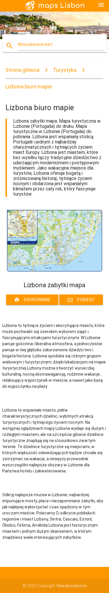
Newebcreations (72, 585)
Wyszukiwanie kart (35, 44)
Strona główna (23, 70)
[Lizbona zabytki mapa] (55, 271)
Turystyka (64, 70)
